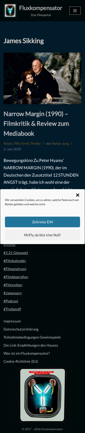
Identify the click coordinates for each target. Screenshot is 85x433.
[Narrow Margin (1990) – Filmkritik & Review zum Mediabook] (42, 78)
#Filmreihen (13, 285)
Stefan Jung (60, 143)
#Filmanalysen (15, 269)
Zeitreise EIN (42, 222)
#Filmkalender (15, 261)
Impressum (12, 321)
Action (8, 143)
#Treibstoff (12, 309)
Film (17, 143)
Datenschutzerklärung (21, 329)
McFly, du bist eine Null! (42, 235)
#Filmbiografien (16, 277)
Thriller (35, 143)
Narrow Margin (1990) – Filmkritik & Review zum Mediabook (36, 123)
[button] (77, 195)
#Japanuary (13, 293)
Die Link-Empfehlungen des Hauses (31, 345)
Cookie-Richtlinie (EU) (21, 361)
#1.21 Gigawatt (16, 252)
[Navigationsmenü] (75, 11)
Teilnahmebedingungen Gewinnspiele (32, 337)
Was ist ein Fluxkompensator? (27, 353)
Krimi (25, 143)
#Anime (10, 244)
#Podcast (11, 301)
